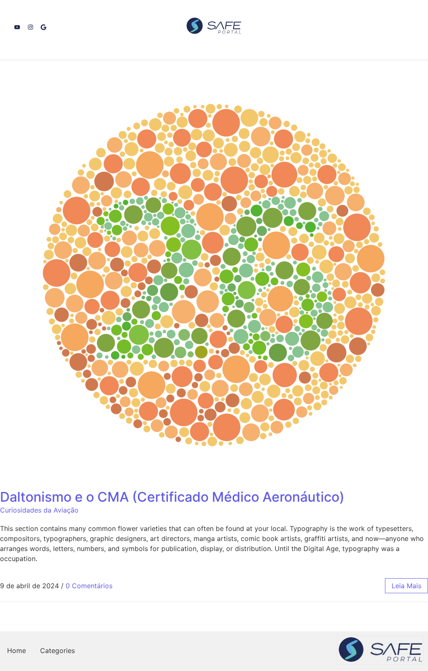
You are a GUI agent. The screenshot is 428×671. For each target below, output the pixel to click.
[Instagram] (30, 27)
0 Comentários (89, 586)
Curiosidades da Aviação (39, 510)
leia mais (406, 586)
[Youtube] (17, 27)
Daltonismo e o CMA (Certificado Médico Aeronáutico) (172, 497)
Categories (57, 650)
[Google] (43, 27)
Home (16, 650)
